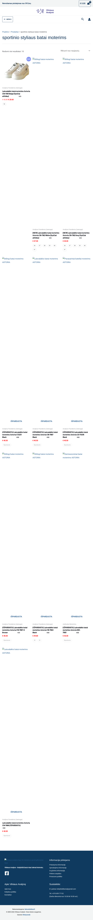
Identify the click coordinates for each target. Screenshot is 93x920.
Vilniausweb (26, 915)
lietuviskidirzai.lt (30, 909)
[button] (82, 19)
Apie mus (8, 889)
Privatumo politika (55, 876)
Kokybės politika (10, 892)
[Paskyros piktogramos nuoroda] (89, 19)
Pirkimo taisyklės (55, 873)
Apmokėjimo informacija (57, 868)
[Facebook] (7, 873)
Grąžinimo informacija (57, 871)
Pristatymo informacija (57, 865)
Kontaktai (8, 895)
